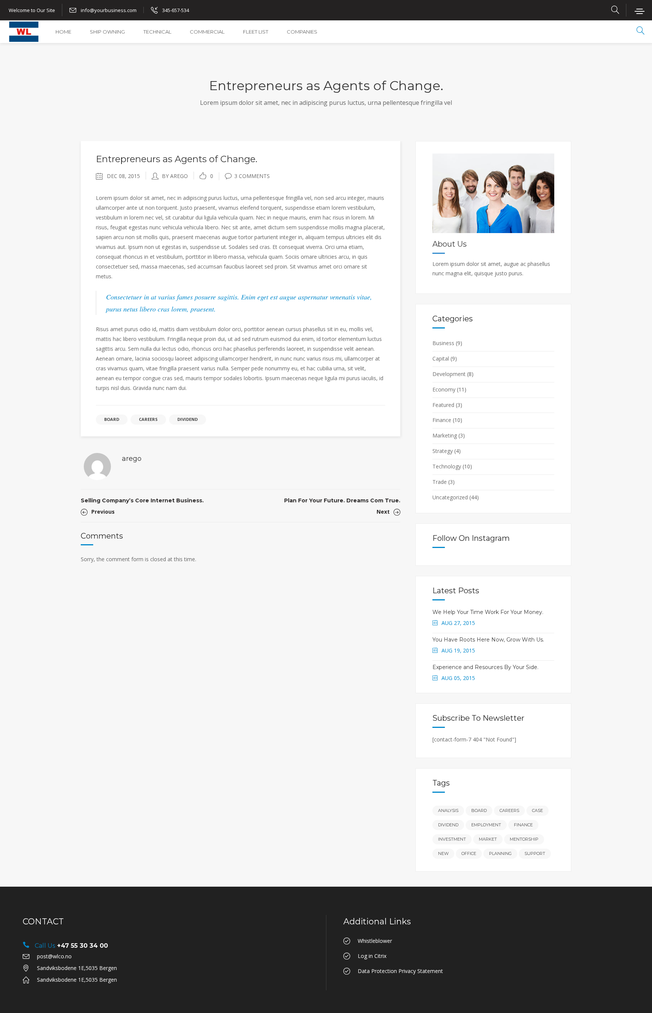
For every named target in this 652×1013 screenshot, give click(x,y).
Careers (148, 419)
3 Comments (252, 176)
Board (111, 419)
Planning (500, 853)
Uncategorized (450, 497)
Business (443, 343)
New (443, 853)
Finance (441, 420)
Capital (440, 358)
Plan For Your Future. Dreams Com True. (342, 500)
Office (468, 853)
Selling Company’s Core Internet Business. (142, 500)
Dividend (187, 419)
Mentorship (524, 839)
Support (534, 853)
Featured (443, 404)
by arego (175, 176)
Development (449, 374)
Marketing (444, 435)
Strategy (442, 450)
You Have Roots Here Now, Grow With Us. (488, 639)
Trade (439, 481)
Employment (486, 824)
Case (537, 810)
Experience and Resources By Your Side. (485, 667)
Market (488, 839)
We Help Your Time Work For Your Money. (487, 612)
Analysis (448, 810)
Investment (452, 839)
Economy (443, 389)
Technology (446, 466)
